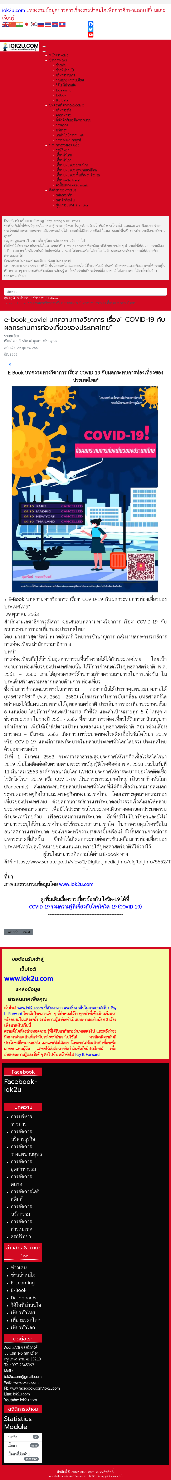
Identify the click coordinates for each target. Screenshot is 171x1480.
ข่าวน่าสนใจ (23, 1274)
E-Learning (23, 1282)
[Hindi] (19, 23)
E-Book (18, 1289)
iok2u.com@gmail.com (22, 1376)
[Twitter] (128, 29)
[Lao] (62, 23)
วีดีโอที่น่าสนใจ (26, 1304)
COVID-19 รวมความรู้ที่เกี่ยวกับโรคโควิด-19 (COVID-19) (85, 906)
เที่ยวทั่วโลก (23, 1327)
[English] (5, 23)
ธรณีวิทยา (21, 1236)
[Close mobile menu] (44, 51)
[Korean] (34, 23)
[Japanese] (26, 23)
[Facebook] (128, 24)
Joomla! (51, 1476)
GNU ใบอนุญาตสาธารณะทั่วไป (108, 1476)
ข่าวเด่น (19, 1267)
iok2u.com (21, 1393)
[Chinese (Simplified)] (12, 23)
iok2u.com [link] (13, 10)
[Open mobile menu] (44, 46)
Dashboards (23, 1297)
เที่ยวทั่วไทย (23, 1312)
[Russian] (41, 23)
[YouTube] (128, 34)
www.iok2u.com (76, 884)
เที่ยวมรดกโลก (25, 1319)
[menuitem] (58, 55)
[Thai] (48, 23)
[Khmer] (55, 23)
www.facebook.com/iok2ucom (35, 1387)
